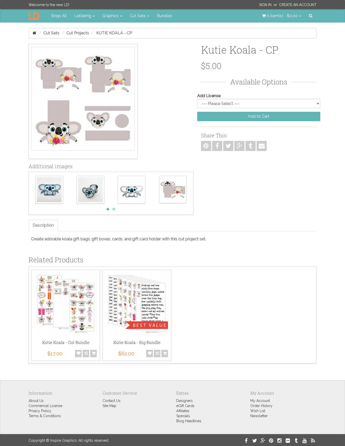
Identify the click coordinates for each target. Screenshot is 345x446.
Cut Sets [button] (138, 15)
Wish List (257, 411)
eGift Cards (185, 406)
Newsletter (259, 416)
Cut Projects (77, 33)
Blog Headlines (188, 421)
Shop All (59, 15)
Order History (261, 406)
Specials (183, 416)
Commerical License (45, 406)
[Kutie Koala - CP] (83, 101)
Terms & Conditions (45, 416)
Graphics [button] (111, 15)
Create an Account (297, 5)
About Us (36, 401)
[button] (281, 16)
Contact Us (111, 401)
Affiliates (182, 411)
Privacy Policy (40, 411)
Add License (208, 95)
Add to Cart (258, 116)
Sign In (265, 5)
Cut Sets (51, 33)
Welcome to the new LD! (49, 5)
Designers (184, 401)
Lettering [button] (83, 15)
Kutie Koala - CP (114, 33)
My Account (260, 401)
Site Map (109, 406)
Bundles (164, 15)
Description (43, 225)
